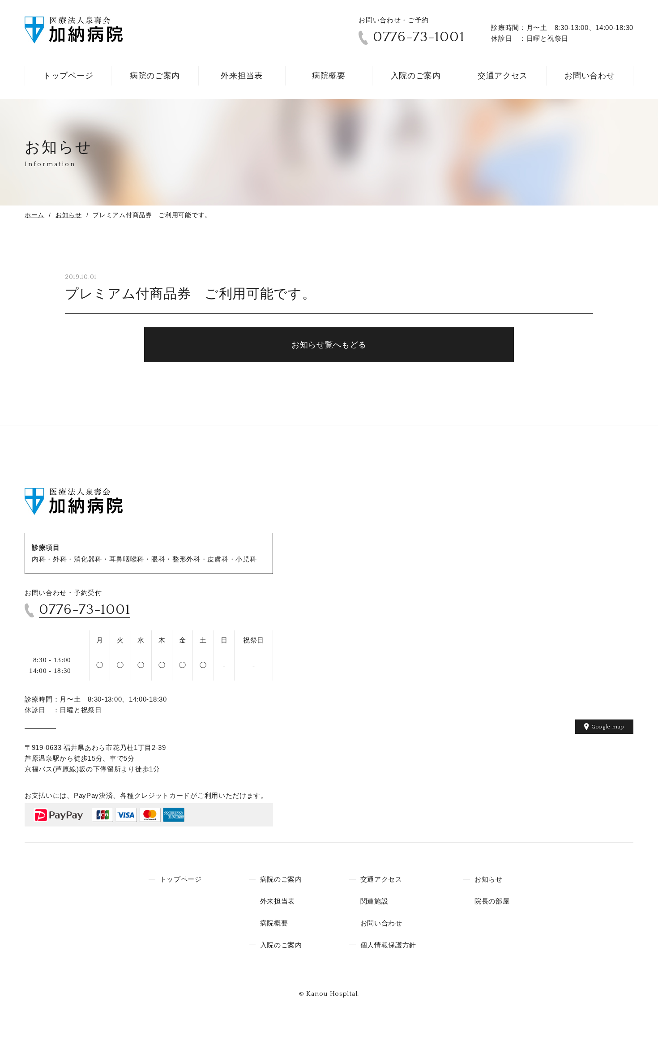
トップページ (68, 75)
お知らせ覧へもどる (329, 344)
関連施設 (374, 901)
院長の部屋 (492, 901)
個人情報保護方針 (388, 945)
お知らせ (69, 214)
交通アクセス (503, 75)
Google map (607, 727)
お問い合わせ (589, 75)
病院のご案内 (155, 75)
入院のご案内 (416, 75)
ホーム (34, 214)
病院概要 (329, 75)
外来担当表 (242, 75)
